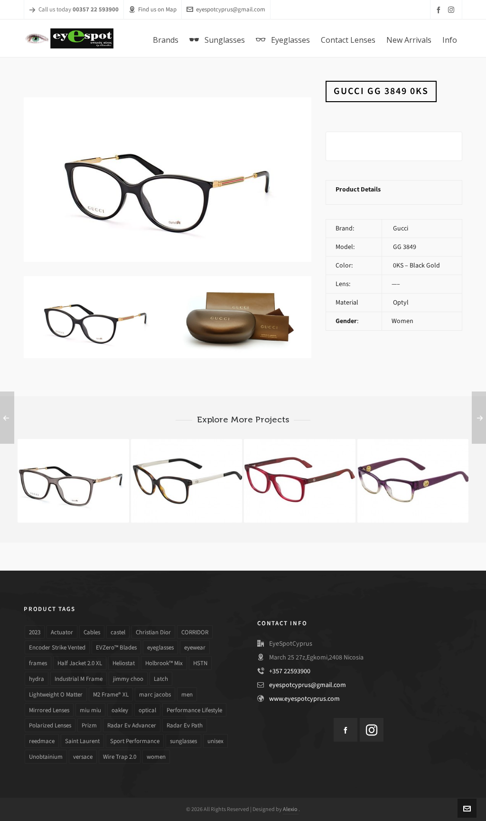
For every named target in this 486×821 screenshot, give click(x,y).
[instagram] (452, 9)
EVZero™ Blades (116, 647)
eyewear (195, 647)
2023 (34, 632)
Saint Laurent (82, 741)
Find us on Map (157, 9)
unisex (215, 741)
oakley (120, 710)
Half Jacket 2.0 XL (79, 663)
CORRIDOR (194, 632)
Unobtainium (46, 757)
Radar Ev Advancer (131, 725)
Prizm (89, 725)
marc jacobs (155, 694)
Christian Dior (153, 632)
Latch (161, 679)
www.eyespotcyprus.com (304, 698)
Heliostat (123, 663)
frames (38, 663)
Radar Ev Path (185, 725)
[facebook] (440, 9)
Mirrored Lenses (49, 710)
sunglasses (183, 741)
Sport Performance (134, 741)
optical (147, 710)
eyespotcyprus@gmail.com (230, 9)
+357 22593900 (289, 671)
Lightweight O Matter (56, 694)
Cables (92, 632)
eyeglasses (160, 647)
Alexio (291, 809)
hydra (36, 679)
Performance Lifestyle (194, 710)
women (156, 757)
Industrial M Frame (79, 679)
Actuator (62, 632)
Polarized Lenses (50, 725)
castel (118, 632)
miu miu (90, 710)
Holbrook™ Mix (164, 663)
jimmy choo (128, 679)
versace (83, 757)
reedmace (42, 741)
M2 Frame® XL (111, 694)
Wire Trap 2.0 (119, 757)
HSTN (200, 663)
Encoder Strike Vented (57, 647)
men (187, 694)
